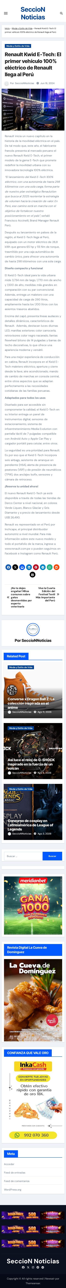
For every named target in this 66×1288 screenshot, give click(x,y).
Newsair (50, 1278)
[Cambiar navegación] (5, 13)
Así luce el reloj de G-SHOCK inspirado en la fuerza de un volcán (31, 764)
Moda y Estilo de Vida (22, 28)
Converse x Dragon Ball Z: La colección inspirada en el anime (31, 703)
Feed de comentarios (17, 1181)
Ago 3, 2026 (44, 833)
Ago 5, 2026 (44, 772)
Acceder (9, 1164)
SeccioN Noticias (33, 13)
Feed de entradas (14, 1172)
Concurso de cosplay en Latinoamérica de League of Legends (30, 825)
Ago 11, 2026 (44, 712)
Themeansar (33, 1283)
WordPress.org (12, 1189)
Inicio (7, 28)
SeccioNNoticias (24, 83)
